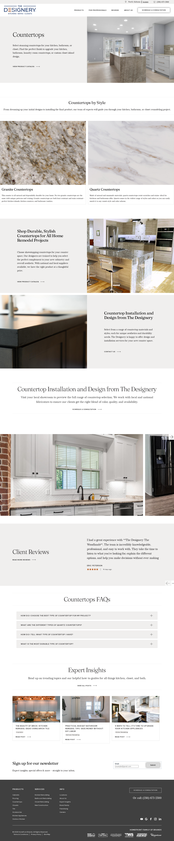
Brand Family (64, 805)
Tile (13, 809)
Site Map (47, 834)
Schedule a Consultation (154, 10)
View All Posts (84, 686)
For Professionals (97, 10)
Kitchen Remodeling (42, 795)
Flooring (15, 798)
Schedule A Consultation (84, 409)
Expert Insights (65, 802)
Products (79, 10)
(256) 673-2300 (163, 2)
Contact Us (109, 352)
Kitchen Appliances (19, 816)
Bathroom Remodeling (43, 798)
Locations (63, 795)
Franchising (64, 809)
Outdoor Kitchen (18, 819)
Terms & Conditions (21, 834)
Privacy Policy (36, 834)
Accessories (17, 812)
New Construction (41, 805)
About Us (128, 10)
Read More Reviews (21, 560)
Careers (63, 812)
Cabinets (15, 795)
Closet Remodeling (42, 802)
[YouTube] (141, 819)
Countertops (17, 802)
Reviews (115, 10)
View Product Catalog (23, 67)
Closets (15, 805)
